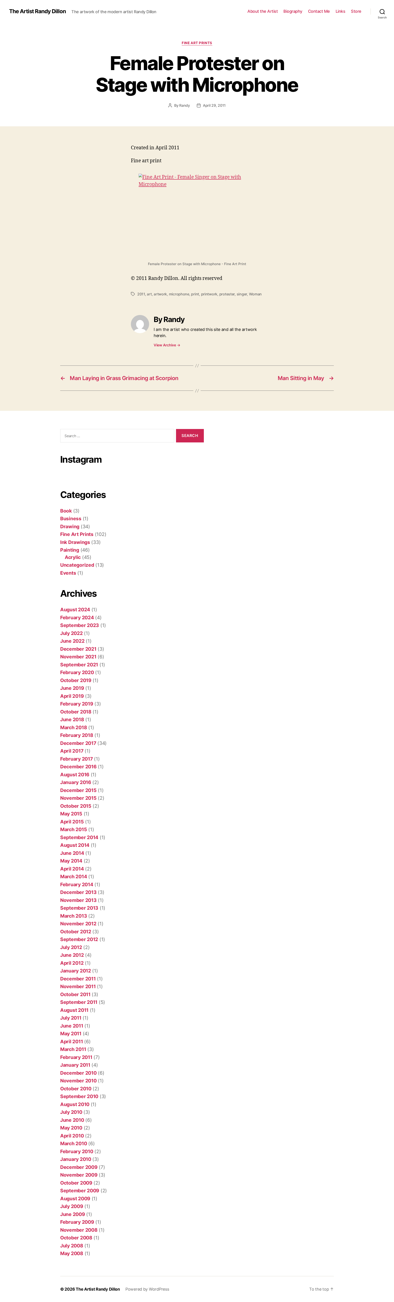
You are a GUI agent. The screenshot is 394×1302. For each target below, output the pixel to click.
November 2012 (78, 923)
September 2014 (79, 837)
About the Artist (262, 11)
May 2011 (70, 1033)
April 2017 (71, 751)
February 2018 (76, 735)
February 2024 (77, 617)
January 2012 (75, 971)
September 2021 (79, 664)
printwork (209, 294)
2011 (141, 294)
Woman (255, 294)
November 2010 (78, 1081)
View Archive (167, 345)
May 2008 (71, 1253)
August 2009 (75, 1198)
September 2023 (79, 625)
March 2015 (73, 829)
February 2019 (76, 704)
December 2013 (78, 892)
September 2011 (78, 1002)
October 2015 (75, 806)
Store (356, 11)
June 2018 (72, 719)
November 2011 (78, 986)
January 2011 (75, 1065)
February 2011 (76, 1057)
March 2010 (73, 1143)
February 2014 (76, 884)
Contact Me (319, 11)
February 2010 (76, 1151)
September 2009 (79, 1190)
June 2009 (72, 1214)
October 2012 (75, 931)
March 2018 (73, 727)
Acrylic (73, 557)
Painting (69, 550)
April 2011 (71, 1041)
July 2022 (71, 633)
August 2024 (75, 609)
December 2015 (78, 790)
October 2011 (75, 994)
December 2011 (78, 979)
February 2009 (77, 1222)
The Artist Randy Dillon (37, 11)
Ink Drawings (75, 542)
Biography (292, 11)
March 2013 (73, 916)
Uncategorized (77, 565)
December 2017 (78, 743)
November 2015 (78, 798)
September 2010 (79, 1096)
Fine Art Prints (197, 43)
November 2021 (78, 657)
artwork (160, 294)
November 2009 (79, 1175)
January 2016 (75, 782)
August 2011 (74, 1010)
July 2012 (71, 947)
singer (242, 294)
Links (340, 11)
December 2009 (79, 1167)
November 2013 (78, 900)
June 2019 (72, 688)
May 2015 (71, 814)
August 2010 (74, 1104)
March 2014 (73, 876)
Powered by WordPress (147, 1289)
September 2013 (79, 908)
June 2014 (72, 853)
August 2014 (74, 845)
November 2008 (79, 1230)
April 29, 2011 (214, 105)
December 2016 (78, 766)
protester (227, 294)
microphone (179, 294)
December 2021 (78, 649)
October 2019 (75, 680)
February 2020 (77, 672)
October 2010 (75, 1088)
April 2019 (72, 696)
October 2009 (76, 1183)
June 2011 (71, 1026)
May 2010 (71, 1128)
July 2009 (71, 1206)
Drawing (69, 526)
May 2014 (71, 861)
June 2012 (72, 955)
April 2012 (71, 963)
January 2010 (75, 1159)
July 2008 (71, 1246)
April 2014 (72, 869)
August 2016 (74, 774)
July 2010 (71, 1112)
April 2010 (72, 1136)
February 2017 (76, 759)
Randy (184, 105)
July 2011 (70, 1018)
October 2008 (76, 1238)
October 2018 (75, 712)
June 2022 (72, 641)
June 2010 (72, 1120)
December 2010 (78, 1073)
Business (70, 518)
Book (66, 511)
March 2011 (73, 1049)
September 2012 (79, 939)
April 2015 (72, 822)
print (195, 294)
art (149, 294)
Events (68, 573)
